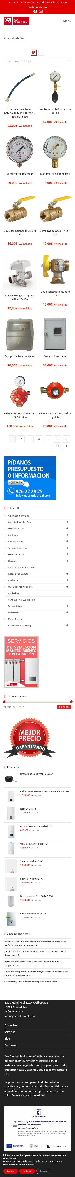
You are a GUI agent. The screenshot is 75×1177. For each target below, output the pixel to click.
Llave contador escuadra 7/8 (55, 293)
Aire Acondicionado (18, 515)
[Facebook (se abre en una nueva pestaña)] (35, 11)
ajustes (30, 1164)
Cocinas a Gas (15, 541)
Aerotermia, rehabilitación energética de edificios (30, 981)
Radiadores (14, 593)
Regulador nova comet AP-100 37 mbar (20, 415)
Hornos (12, 560)
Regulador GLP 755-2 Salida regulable (55, 415)
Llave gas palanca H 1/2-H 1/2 (55, 232)
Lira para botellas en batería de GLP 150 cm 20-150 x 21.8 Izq (19, 113)
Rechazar (27, 1171)
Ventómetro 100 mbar (20, 173)
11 (57, 446)
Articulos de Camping (19, 625)
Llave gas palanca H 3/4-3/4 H (19, 232)
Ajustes (43, 1171)
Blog (7, 1038)
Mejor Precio (15, 619)
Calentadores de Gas (19, 522)
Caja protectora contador (20, 356)
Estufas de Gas (16, 528)
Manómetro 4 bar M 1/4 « (55, 173)
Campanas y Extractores (21, 567)
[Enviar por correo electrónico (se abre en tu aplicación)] (40, 11)
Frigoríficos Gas (16, 554)
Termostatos (15, 606)
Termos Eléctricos (17, 548)
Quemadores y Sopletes (20, 586)
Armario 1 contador (55, 356)
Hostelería (13, 612)
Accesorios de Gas (18, 573)
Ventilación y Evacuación (21, 599)
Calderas (13, 535)
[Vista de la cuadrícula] (34, 53)
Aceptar (10, 1171)
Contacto (10, 1045)
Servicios (9, 1032)
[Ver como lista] (41, 53)
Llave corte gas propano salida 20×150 (19, 297)
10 (66, 439)
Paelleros (13, 580)
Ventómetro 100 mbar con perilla (55, 111)
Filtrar (64, 707)
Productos (10, 1025)
